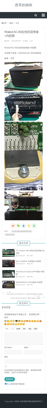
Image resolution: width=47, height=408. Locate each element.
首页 (5, 23)
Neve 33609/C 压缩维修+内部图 (28, 261)
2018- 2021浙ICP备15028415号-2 (28, 401)
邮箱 (26, 347)
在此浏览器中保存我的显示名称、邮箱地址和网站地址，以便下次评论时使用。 (22, 371)
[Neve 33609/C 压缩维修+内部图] (8, 263)
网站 (6, 357)
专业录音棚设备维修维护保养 (21, 231)
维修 (11, 23)
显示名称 (8, 347)
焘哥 (7, 41)
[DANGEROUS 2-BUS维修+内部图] (8, 284)
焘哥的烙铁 (23, 5)
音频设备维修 (9, 235)
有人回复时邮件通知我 (15, 384)
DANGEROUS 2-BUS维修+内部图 (29, 282)
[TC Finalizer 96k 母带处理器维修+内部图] (8, 253)
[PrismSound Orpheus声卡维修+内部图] (8, 274)
